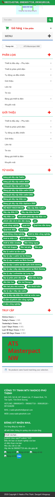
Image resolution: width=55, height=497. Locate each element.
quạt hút (26, 225)
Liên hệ (8, 87)
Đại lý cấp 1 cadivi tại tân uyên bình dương (22, 265)
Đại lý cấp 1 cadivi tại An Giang (17, 256)
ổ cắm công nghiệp (11, 304)
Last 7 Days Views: (10, 327)
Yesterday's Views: (10, 323)
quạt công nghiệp (11, 225)
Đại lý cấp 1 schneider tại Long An (18, 273)
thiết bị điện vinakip (12, 243)
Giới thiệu (9, 81)
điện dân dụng (35, 278)
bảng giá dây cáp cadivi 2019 (16, 182)
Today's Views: (9, 320)
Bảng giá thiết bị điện (14, 99)
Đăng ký (38, 6)
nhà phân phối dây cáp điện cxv (32, 216)
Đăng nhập (47, 6)
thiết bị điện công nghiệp (39, 234)
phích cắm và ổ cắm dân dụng (16, 221)
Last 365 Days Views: (11, 333)
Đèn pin (38, 247)
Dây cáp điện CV (10, 212)
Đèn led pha (26, 247)
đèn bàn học (8, 282)
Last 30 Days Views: (11, 330)
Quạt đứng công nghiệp (13, 234)
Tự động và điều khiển (15, 75)
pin (35, 221)
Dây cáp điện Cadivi (36, 208)
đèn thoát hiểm (34, 286)
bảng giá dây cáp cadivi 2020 (16, 186)
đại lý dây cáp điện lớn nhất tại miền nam (21, 295)
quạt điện (23, 230)
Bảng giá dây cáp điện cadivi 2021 (18, 195)
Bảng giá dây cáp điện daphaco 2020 (19, 203)
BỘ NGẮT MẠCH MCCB (13, 208)
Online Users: (8, 317)
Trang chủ (9, 46)
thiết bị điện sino (28, 238)
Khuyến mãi (10, 105)
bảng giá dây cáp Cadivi (13, 177)
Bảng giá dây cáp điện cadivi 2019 (18, 190)
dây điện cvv (8, 216)
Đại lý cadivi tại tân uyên (14, 251)
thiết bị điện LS (10, 238)
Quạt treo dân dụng (42, 225)
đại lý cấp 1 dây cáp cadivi (15, 291)
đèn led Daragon (25, 282)
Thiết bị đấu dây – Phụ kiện (17, 63)
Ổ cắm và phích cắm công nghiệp (18, 300)
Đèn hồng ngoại (31, 243)
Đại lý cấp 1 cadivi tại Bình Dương (18, 260)
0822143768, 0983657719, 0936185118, (27, 2)
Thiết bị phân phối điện (15, 69)
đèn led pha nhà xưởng (13, 286)
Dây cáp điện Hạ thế (30, 212)
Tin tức (8, 93)
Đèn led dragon (10, 247)
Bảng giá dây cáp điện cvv (14, 199)
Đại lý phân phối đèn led (14, 278)
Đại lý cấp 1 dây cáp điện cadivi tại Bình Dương (24, 269)
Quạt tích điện (9, 230)
